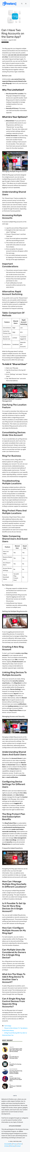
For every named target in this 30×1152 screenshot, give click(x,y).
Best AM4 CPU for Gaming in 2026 (14, 1057)
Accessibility (8, 1144)
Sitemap (12, 1146)
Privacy (15, 1144)
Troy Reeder (4, 40)
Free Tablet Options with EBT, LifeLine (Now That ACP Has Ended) (15, 1050)
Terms (20, 1144)
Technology (5, 42)
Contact (18, 1146)
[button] (22, 3)
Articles (6, 1146)
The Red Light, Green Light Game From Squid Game (15, 1079)
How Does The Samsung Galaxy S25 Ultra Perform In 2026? (15, 1072)
